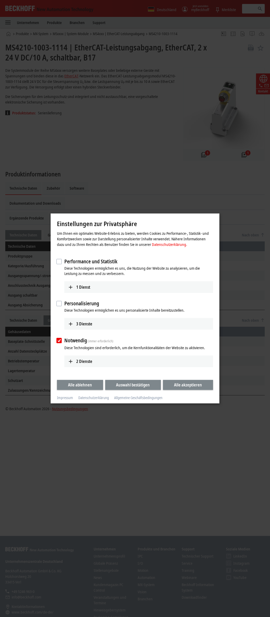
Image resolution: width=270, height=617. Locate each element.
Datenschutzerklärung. (169, 244)
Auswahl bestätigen (133, 385)
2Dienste (84, 361)
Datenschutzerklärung (93, 397)
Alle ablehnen (80, 385)
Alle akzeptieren (188, 385)
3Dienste (84, 324)
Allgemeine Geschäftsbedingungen (138, 397)
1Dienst (83, 287)
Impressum (65, 397)
